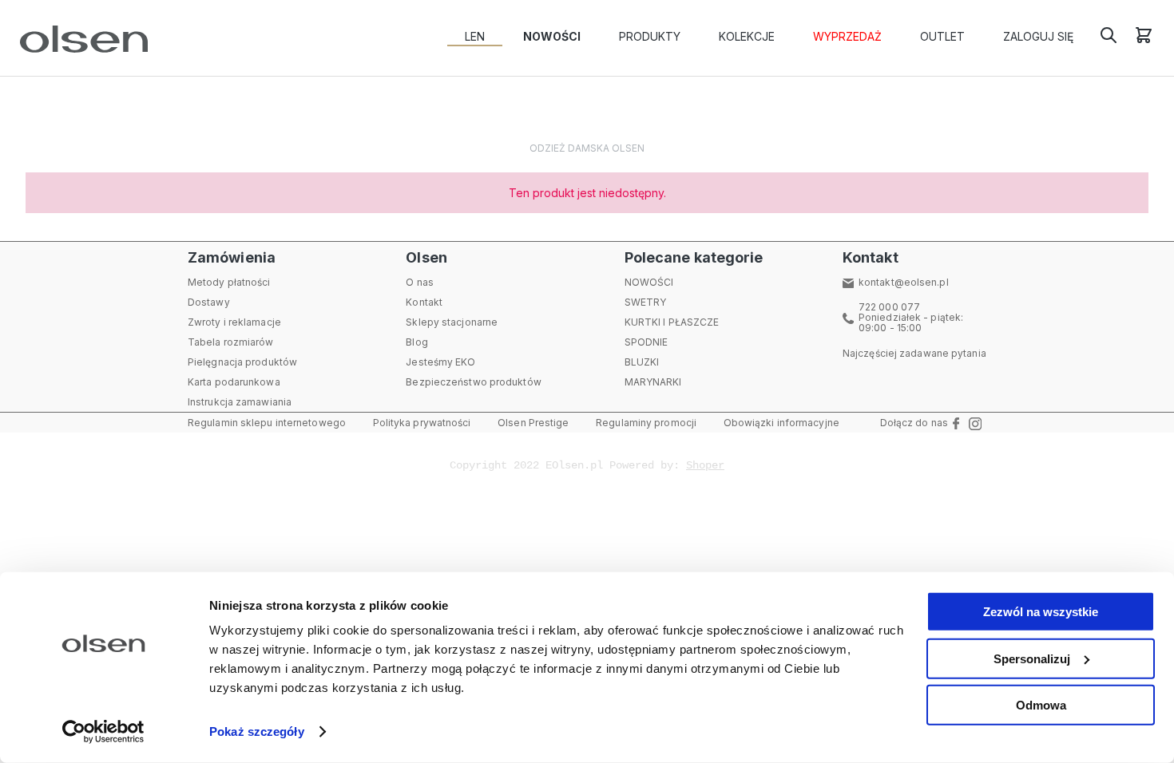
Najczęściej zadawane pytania (914, 353)
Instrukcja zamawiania (240, 402)
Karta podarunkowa (234, 382)
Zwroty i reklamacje (234, 322)
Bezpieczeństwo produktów (473, 382)
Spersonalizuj (1032, 658)
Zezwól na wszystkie (1040, 612)
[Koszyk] (1143, 40)
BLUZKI (642, 362)
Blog (416, 342)
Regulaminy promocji (646, 423)
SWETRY (646, 302)
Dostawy (209, 302)
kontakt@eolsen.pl (904, 282)
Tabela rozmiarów (231, 342)
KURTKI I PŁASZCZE (672, 322)
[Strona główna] (80, 39)
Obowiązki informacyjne (781, 423)
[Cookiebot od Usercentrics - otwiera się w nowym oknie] (103, 732)
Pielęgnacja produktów (242, 362)
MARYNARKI (653, 382)
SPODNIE (646, 342)
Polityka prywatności (422, 423)
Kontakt (424, 302)
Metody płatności (229, 282)
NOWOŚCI (649, 282)
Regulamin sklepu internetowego (267, 423)
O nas (420, 282)
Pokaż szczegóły (256, 731)
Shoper (705, 465)
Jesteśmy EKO (440, 362)
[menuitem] (474, 37)
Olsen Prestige (533, 423)
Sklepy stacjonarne (452, 322)
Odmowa (1041, 705)
